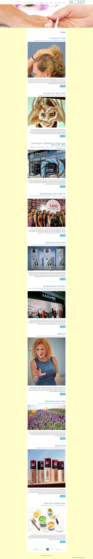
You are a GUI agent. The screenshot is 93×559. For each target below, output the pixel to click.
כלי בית (49, 289)
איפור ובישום (42, 147)
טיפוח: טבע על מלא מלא (55, 401)
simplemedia (49, 555)
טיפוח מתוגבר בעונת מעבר (54, 503)
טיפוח (44, 40)
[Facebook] (27, 2)
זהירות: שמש (60, 445)
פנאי (36, 2)
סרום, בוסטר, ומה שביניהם (54, 93)
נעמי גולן (56, 40)
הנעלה (29, 288)
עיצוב (47, 289)
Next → (58, 549)
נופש (41, 447)
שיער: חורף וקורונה (57, 38)
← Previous (36, 549)
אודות (64, 2)
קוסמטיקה (31, 2)
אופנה (59, 2)
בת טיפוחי (61, 333)
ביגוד (39, 288)
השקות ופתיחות (34, 147)
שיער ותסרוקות (37, 40)
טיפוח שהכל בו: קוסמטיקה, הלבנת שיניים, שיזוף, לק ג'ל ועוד (48, 144)
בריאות (51, 2)
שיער (41, 40)
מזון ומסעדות (41, 2)
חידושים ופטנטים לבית (61, 289)
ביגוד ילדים (35, 288)
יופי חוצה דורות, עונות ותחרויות (52, 193)
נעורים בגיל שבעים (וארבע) (54, 286)
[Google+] (24, 2)
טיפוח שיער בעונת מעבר (55, 242)
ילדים (47, 2)
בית (55, 2)
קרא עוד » (63, 86)
